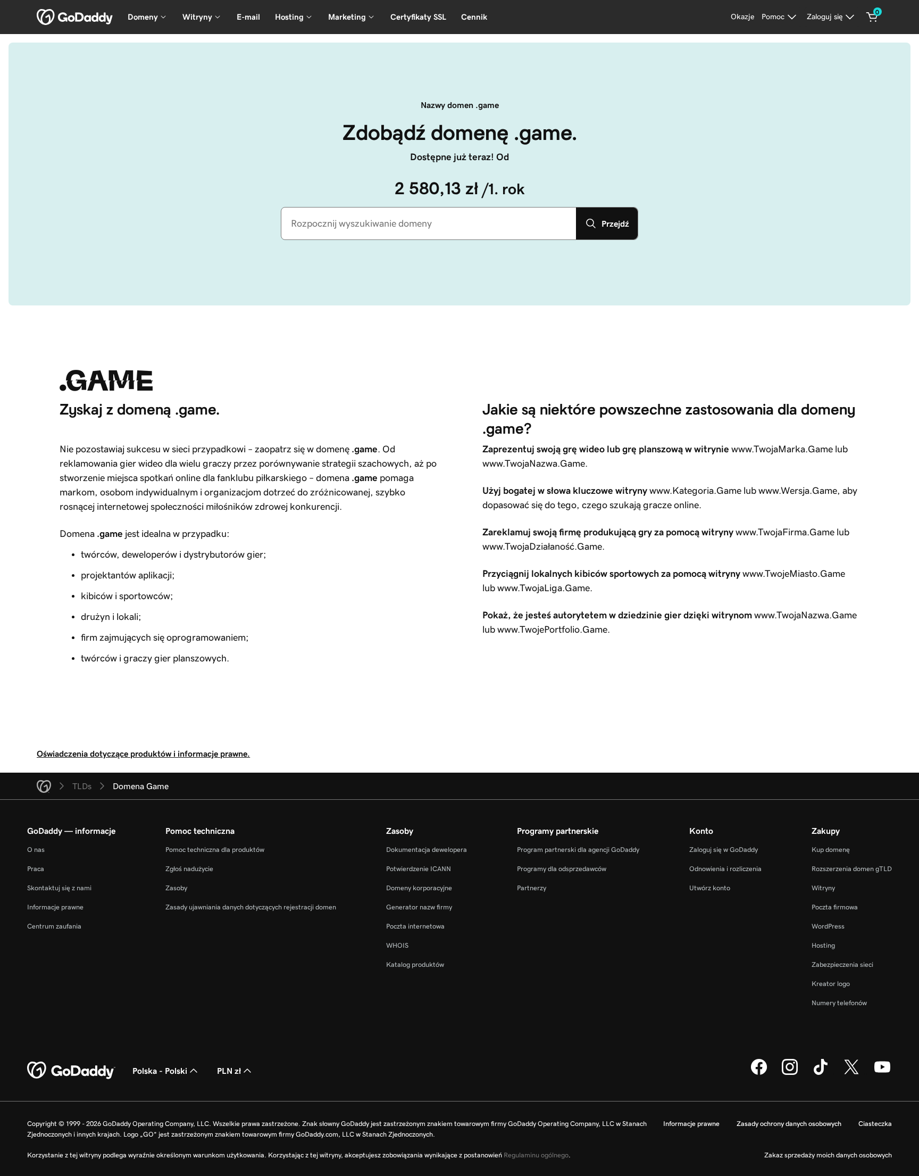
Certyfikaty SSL (418, 17)
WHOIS (397, 945)
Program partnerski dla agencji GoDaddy (578, 849)
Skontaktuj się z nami (59, 887)
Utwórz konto (709, 887)
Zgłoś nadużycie (189, 868)
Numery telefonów (839, 1002)
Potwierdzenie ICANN (418, 868)
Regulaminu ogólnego (536, 1155)
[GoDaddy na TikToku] (820, 1073)
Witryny (823, 887)
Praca (35, 868)
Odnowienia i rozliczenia (725, 868)
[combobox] (428, 223)
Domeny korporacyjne (419, 887)
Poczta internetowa (415, 926)
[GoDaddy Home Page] (71, 1071)
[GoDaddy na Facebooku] (758, 1073)
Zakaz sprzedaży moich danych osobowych (828, 1155)
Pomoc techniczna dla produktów (214, 849)
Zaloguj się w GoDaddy (723, 849)
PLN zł (229, 1070)
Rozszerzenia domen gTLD (852, 868)
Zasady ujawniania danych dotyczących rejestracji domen (250, 907)
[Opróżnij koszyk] (872, 17)
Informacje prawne (55, 907)
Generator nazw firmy (419, 907)
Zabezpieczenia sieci (842, 964)
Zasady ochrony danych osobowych (789, 1123)
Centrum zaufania (54, 926)
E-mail (248, 17)
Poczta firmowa (835, 907)
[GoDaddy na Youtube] (882, 1073)
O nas (36, 849)
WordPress (828, 926)
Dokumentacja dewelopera (426, 849)
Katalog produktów (415, 964)
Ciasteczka (875, 1123)
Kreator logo (831, 983)
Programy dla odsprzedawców (561, 868)
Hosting (823, 945)
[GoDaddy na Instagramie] (789, 1073)
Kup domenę (831, 849)
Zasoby (176, 887)
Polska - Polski (159, 1070)
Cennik (474, 17)
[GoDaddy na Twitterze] (851, 1073)
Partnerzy (531, 887)
